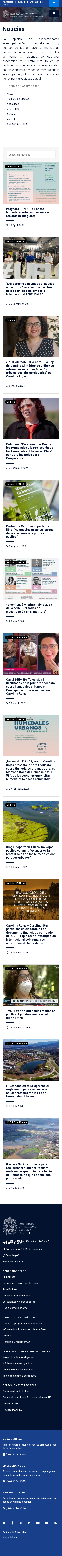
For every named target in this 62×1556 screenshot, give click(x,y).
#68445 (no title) (17, 124)
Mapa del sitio (10, 1537)
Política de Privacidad (15, 1532)
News (10, 94)
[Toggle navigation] (54, 3)
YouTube (12, 119)
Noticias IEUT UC (16, 241)
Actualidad (13, 103)
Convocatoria (14, 166)
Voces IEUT (14, 109)
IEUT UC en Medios (18, 98)
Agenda (11, 114)
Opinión (11, 320)
